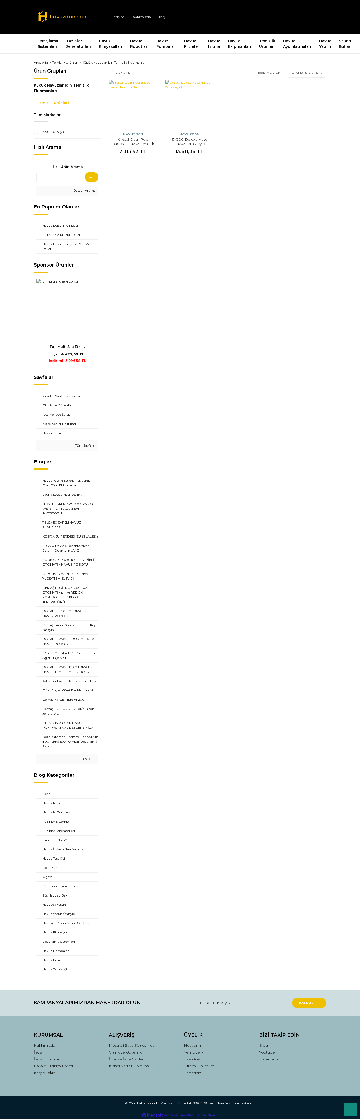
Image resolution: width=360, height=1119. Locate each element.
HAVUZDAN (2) (52, 132)
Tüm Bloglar (86, 759)
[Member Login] (293, 17)
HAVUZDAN (133, 134)
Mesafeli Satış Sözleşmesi (132, 1045)
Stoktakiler (123, 72)
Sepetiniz (192, 1072)
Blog (160, 17)
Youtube (267, 1052)
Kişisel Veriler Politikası (129, 1066)
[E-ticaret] (179, 1115)
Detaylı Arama (84, 190)
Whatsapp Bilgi (350, 1109)
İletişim (117, 17)
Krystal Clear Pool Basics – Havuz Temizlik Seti (133, 143)
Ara (91, 177)
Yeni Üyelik (193, 1052)
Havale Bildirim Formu (54, 1066)
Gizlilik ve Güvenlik (125, 1052)
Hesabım (192, 1045)
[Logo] (63, 17)
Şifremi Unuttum (199, 1066)
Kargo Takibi (45, 1072)
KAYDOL (306, 1003)
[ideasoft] (152, 1115)
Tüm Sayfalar (85, 445)
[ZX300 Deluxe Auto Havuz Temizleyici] (189, 104)
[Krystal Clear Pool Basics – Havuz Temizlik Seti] (133, 104)
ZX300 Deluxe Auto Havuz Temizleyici (189, 141)
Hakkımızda (140, 17)
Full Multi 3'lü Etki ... (67, 346)
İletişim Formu (47, 1059)
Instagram (268, 1059)
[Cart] (320, 17)
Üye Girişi (192, 1059)
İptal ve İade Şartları (126, 1059)
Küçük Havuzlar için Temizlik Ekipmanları (115, 62)
